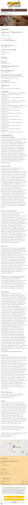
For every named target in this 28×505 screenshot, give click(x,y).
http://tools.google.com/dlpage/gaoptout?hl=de (11, 351)
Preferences (14, 502)
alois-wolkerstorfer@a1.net (7, 14)
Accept (14, 496)
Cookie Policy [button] (18, 491)
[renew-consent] (1, 503)
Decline (14, 499)
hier (13, 383)
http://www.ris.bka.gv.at (6, 436)
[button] (14, 446)
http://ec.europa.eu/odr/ (6, 397)
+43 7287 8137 (5, 12)
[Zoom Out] (2, 443)
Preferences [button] (22, 493)
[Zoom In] (2, 441)
